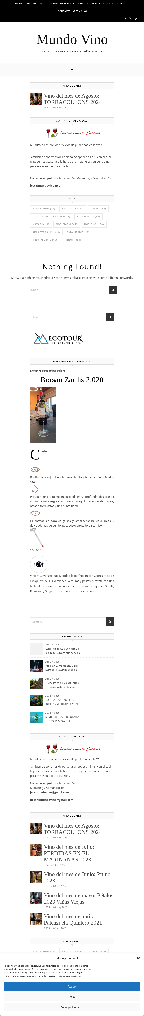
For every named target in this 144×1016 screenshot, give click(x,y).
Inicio (18, 3)
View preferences (72, 1007)
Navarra (65, 3)
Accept (72, 986)
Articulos (108, 3)
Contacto (64, 11)
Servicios (123, 3)
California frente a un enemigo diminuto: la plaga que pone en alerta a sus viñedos (62, 651)
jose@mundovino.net (45, 185)
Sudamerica (93, 3)
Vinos (54, 3)
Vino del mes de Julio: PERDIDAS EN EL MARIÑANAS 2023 (69, 853)
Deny (72, 996)
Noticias (78, 3)
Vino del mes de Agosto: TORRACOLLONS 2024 (73, 99)
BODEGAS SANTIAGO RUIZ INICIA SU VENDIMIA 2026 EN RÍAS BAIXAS (61, 702)
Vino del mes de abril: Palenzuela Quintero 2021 (73, 919)
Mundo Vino (72, 39)
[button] (138, 958)
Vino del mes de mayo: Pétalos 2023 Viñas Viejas (78, 898)
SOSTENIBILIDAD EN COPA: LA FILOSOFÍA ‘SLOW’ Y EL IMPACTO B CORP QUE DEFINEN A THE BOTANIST (62, 719)
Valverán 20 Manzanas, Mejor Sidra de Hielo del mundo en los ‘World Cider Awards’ (61, 668)
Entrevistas (88, 216)
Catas (27, 3)
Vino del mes (41, 3)
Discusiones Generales (51, 216)
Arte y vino (80, 11)
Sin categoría (46, 232)
